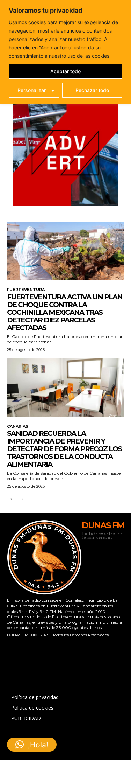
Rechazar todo (92, 90)
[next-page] (22, 499)
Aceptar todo (65, 71)
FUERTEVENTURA (26, 289)
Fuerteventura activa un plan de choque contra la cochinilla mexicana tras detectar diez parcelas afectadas (64, 312)
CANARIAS (17, 426)
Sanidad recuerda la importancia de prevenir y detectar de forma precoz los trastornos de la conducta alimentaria (64, 448)
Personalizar (31, 90)
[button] (32, 745)
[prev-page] (11, 499)
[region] (65, 52)
